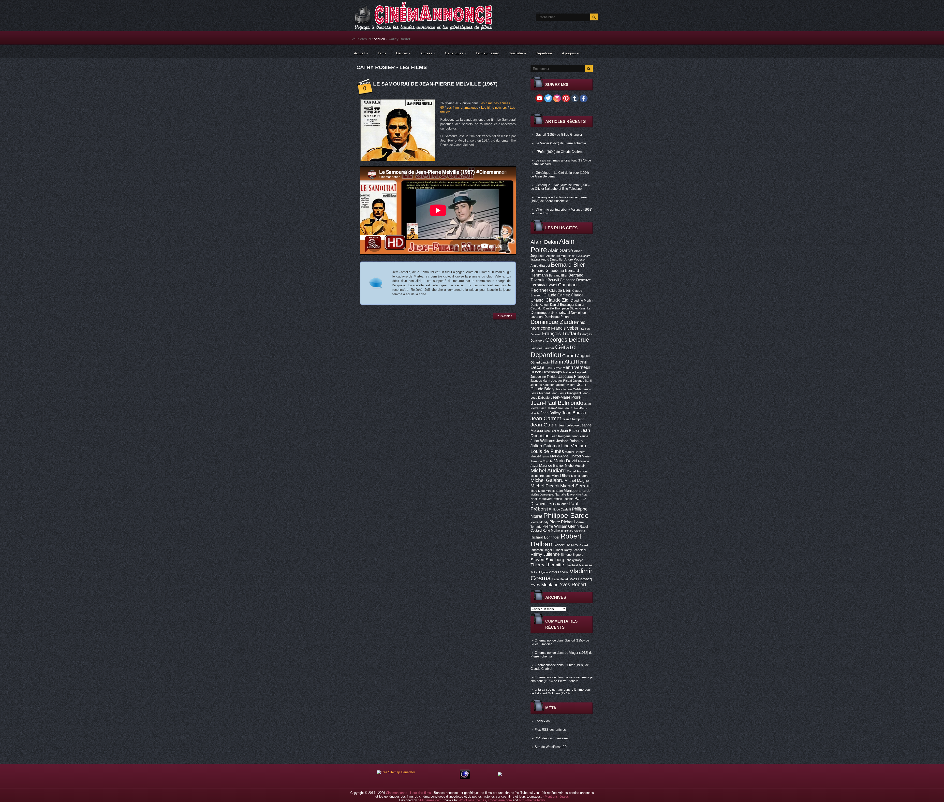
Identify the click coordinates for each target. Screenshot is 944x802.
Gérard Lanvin (540, 362)
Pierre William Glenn (561, 526)
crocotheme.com (500, 800)
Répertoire (544, 53)
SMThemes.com (430, 800)
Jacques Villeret (565, 385)
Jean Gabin (544, 424)
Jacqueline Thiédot (544, 377)
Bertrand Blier (558, 275)
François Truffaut (560, 333)
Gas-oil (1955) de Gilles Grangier (559, 134)
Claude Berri (560, 290)
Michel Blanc (561, 476)
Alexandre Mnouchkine (561, 256)
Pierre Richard (562, 522)
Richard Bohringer (545, 537)
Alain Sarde (560, 250)
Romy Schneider (575, 550)
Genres (403, 53)
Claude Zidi (558, 300)
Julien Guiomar (545, 445)
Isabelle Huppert (574, 372)
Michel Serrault (576, 485)
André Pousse (574, 259)
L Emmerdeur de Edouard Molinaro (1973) (561, 691)
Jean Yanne (580, 436)
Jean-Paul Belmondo (557, 403)
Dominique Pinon (557, 317)
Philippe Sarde (566, 515)
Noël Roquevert (541, 499)
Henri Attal (563, 362)
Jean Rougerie (561, 436)
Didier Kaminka (580, 308)
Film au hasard (487, 53)
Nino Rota (581, 494)
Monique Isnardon (578, 491)
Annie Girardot (540, 265)
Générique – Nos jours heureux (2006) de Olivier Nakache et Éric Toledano (560, 186)
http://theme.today (532, 800)
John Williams (543, 440)
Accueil (379, 39)
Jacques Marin (540, 380)
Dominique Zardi (552, 322)
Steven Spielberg (547, 559)
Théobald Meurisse (578, 565)
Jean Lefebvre (569, 425)
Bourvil (553, 280)
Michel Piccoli (545, 485)
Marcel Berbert (575, 452)
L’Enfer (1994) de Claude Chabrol (559, 152)
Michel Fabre (580, 476)
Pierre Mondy (539, 522)
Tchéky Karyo (574, 560)
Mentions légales (557, 796)
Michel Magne (576, 480)
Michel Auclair (575, 465)
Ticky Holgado (539, 572)
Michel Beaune (541, 476)
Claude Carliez (557, 295)
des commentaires (552, 738)
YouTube (517, 53)
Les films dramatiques (462, 107)
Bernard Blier (568, 264)
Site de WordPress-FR (551, 747)
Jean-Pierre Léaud (559, 408)
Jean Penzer (551, 430)
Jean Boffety (551, 413)
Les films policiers (494, 107)
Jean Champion (573, 419)
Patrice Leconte (563, 499)
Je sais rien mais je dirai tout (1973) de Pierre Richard (561, 679)
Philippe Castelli (560, 509)
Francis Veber (564, 328)
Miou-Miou (538, 491)
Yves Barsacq (580, 579)
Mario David (565, 460)
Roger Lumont (553, 550)
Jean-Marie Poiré (566, 397)
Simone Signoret (572, 554)
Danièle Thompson (556, 308)
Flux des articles (550, 729)
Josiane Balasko (569, 441)
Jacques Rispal (561, 380)
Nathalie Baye (565, 494)
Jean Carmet (546, 418)
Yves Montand (545, 584)
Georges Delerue (567, 339)
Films (382, 53)
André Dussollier (552, 259)
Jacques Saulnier (542, 385)
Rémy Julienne (545, 554)
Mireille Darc (554, 491)
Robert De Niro (566, 545)
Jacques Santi (582, 380)
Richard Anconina (574, 530)
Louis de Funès (547, 451)
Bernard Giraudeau (547, 270)
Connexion (542, 721)
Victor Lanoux (558, 572)
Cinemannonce (545, 640)
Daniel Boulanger (562, 304)
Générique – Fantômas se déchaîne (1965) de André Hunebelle (559, 199)
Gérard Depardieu (553, 351)
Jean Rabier (569, 431)
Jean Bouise (574, 412)
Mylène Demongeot (542, 494)
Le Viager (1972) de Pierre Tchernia (561, 143)
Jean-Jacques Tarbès (568, 389)
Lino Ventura (573, 445)
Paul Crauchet (557, 504)
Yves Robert (573, 584)
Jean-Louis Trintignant (566, 393)
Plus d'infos (504, 316)
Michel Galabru (547, 480)
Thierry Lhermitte (547, 564)
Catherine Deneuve (575, 280)
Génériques (455, 53)
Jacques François (573, 376)
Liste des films (420, 793)
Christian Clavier (544, 285)
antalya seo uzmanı (549, 689)
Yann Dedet (560, 579)
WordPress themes (472, 800)
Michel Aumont (577, 471)
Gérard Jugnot (576, 355)
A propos (570, 53)
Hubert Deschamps (546, 372)
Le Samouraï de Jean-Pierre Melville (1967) (435, 84)
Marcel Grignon (540, 456)
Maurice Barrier (551, 465)
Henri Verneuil (576, 367)
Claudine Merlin (581, 300)
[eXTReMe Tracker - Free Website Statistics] (465, 778)
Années (427, 53)
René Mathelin (553, 530)
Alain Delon (544, 242)
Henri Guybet (553, 367)
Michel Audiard (548, 470)
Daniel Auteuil (540, 304)
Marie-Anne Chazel (565, 456)
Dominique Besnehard (550, 312)
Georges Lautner (542, 348)
